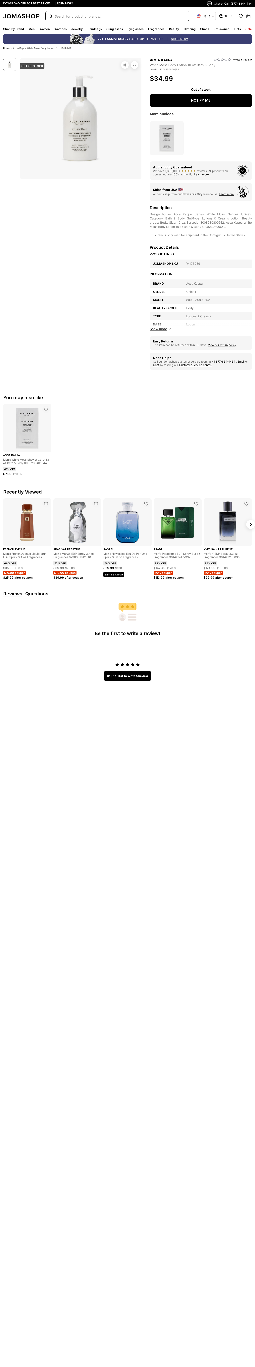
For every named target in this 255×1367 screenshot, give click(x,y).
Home (6, 48)
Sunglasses (114, 29)
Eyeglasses (136, 29)
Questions (36, 594)
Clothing (190, 29)
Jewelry (77, 29)
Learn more (201, 174)
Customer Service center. (195, 365)
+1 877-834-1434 (224, 361)
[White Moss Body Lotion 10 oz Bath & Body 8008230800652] (134, 65)
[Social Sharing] (125, 65)
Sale (248, 29)
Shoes (204, 29)
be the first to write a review (127, 676)
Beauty (174, 29)
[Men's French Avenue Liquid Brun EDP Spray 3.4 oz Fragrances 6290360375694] (46, 503)
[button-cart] (248, 16)
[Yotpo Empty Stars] (222, 60)
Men (31, 29)
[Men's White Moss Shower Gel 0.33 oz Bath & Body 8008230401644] (46, 409)
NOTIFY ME (201, 100)
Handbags (94, 29)
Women (44, 29)
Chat (156, 365)
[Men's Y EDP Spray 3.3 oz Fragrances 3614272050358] (246, 503)
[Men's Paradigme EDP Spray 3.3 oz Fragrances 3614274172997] (196, 503)
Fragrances (156, 29)
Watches (60, 29)
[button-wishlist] (240, 16)
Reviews (12, 594)
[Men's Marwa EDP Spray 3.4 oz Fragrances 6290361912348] (96, 503)
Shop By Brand (13, 29)
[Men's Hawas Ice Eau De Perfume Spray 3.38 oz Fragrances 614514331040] (146, 503)
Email (241, 361)
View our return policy (222, 345)
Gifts (237, 29)
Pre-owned (222, 29)
